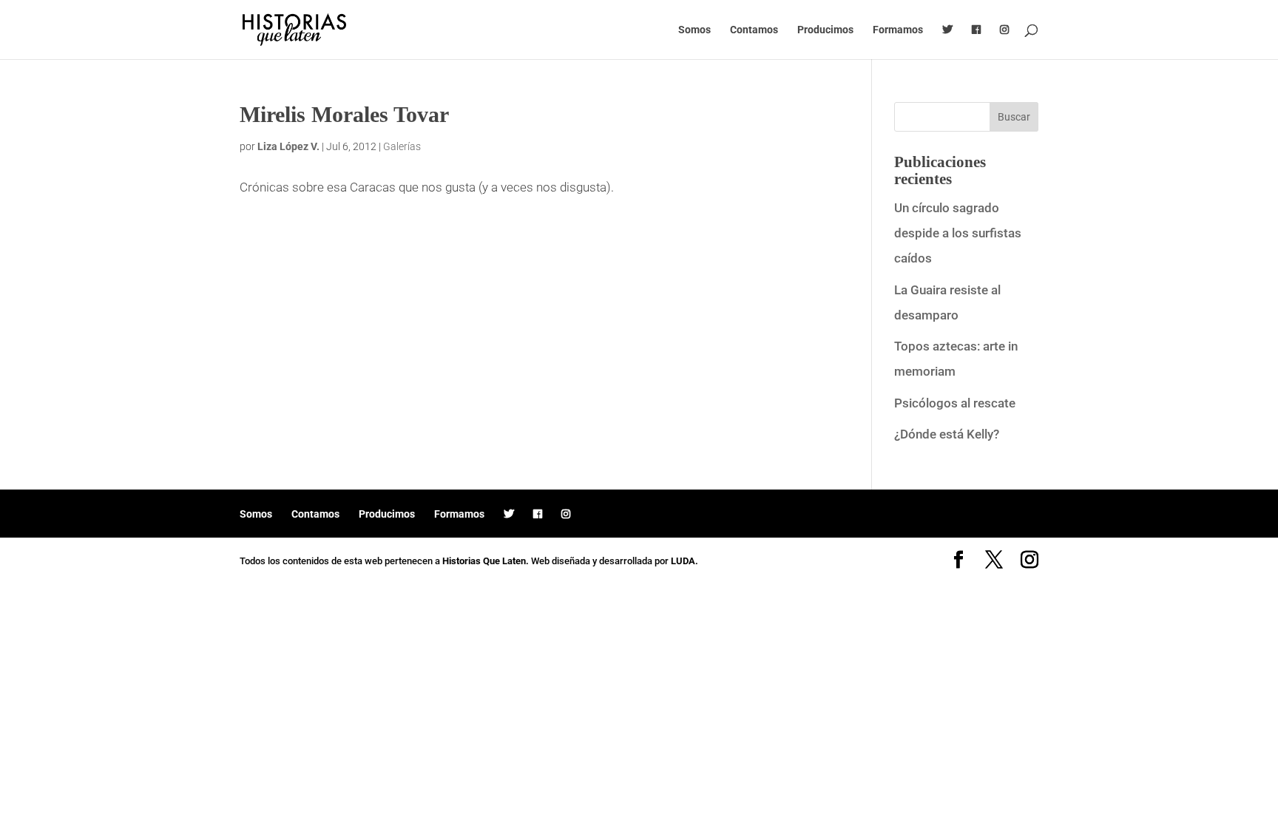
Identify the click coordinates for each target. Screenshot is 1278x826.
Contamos (754, 29)
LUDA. (684, 560)
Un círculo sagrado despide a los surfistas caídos (957, 232)
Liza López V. (288, 146)
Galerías (402, 146)
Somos (694, 29)
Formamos (898, 29)
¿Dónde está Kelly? (946, 434)
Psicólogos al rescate (954, 403)
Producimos (825, 29)
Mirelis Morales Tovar (344, 114)
